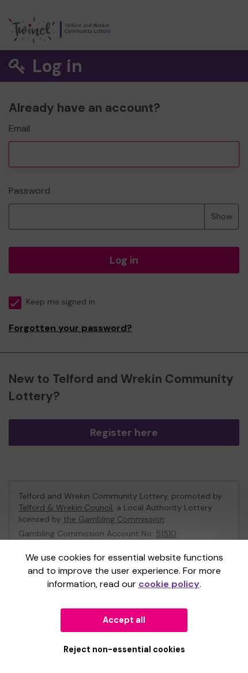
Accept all (124, 620)
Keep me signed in (60, 302)
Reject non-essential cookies (124, 649)
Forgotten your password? (70, 328)
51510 (166, 533)
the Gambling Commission (113, 519)
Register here (124, 432)
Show (221, 216)
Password (29, 191)
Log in (124, 260)
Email (19, 128)
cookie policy (169, 584)
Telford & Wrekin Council (65, 507)
